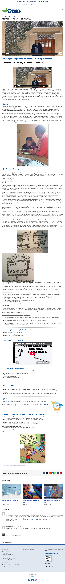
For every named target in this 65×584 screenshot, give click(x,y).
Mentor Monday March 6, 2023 (53, 500)
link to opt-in (9, 401)
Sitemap (32, 576)
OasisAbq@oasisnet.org (36, 4)
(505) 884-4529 (5, 562)
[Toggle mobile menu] (62, 9)
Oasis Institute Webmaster (7, 465)
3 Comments (22, 465)
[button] (3, 494)
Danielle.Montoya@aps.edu (29, 519)
